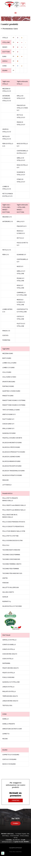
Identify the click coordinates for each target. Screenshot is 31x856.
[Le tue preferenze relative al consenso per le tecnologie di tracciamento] (2, 853)
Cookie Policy (19, 851)
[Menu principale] (15, 13)
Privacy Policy (12, 851)
